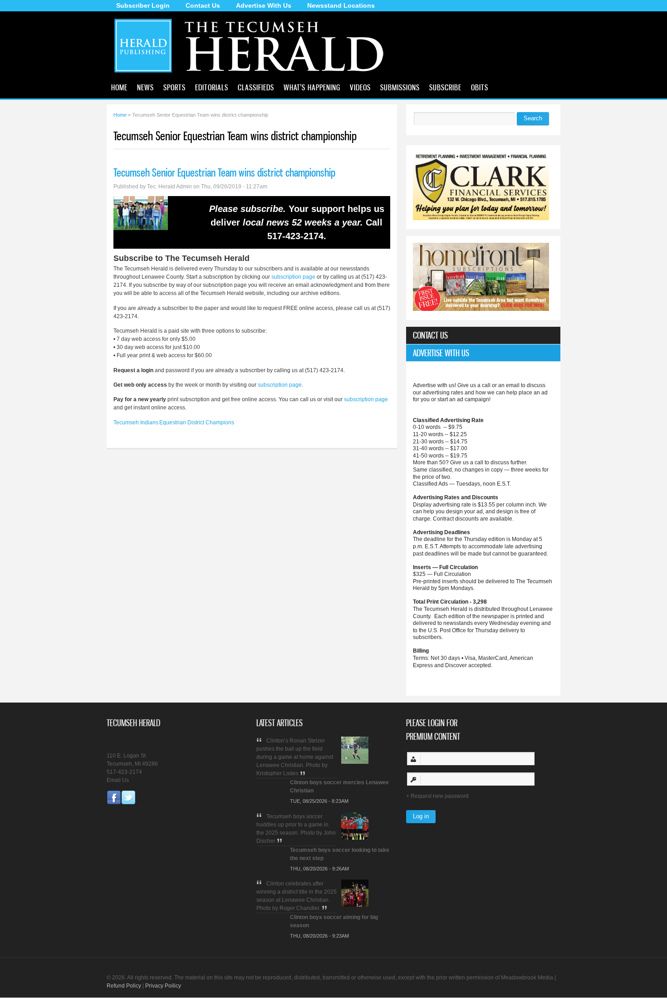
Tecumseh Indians (135, 422)
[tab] (483, 335)
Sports (174, 87)
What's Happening (312, 87)
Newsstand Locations (341, 5)
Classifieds (256, 87)
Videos (360, 87)
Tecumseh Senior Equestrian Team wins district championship (224, 172)
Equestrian (172, 422)
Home (119, 87)
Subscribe (445, 87)
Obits (479, 87)
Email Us (118, 780)
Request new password (440, 796)
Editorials (211, 87)
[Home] (253, 74)
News (145, 87)
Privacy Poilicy (163, 986)
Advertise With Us (263, 5)
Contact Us (203, 5)
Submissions (400, 87)
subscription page (293, 277)
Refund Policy (124, 986)
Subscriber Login (143, 5)
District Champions (210, 422)
